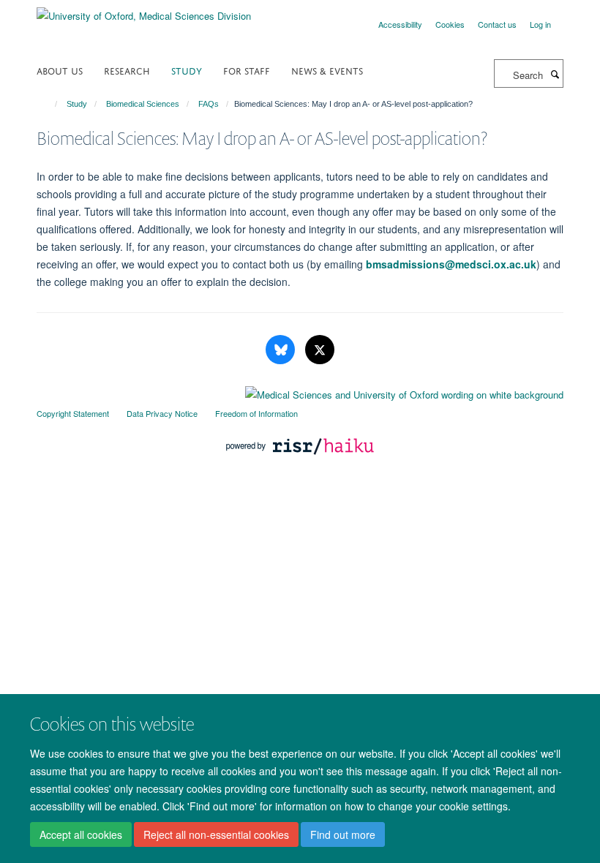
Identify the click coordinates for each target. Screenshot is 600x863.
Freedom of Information (256, 413)
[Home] (49, 104)
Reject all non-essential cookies (216, 834)
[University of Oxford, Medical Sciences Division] (144, 11)
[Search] (555, 74)
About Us (60, 70)
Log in (540, 24)
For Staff (246, 70)
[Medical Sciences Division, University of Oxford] (300, 391)
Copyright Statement (73, 413)
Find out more (342, 834)
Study (186, 70)
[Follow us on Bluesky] (282, 350)
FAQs (208, 103)
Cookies (450, 24)
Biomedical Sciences (142, 103)
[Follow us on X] (319, 350)
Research (127, 70)
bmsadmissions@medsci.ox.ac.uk (451, 264)
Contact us (497, 24)
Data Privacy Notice (162, 413)
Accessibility (400, 24)
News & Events (327, 70)
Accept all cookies (81, 834)
